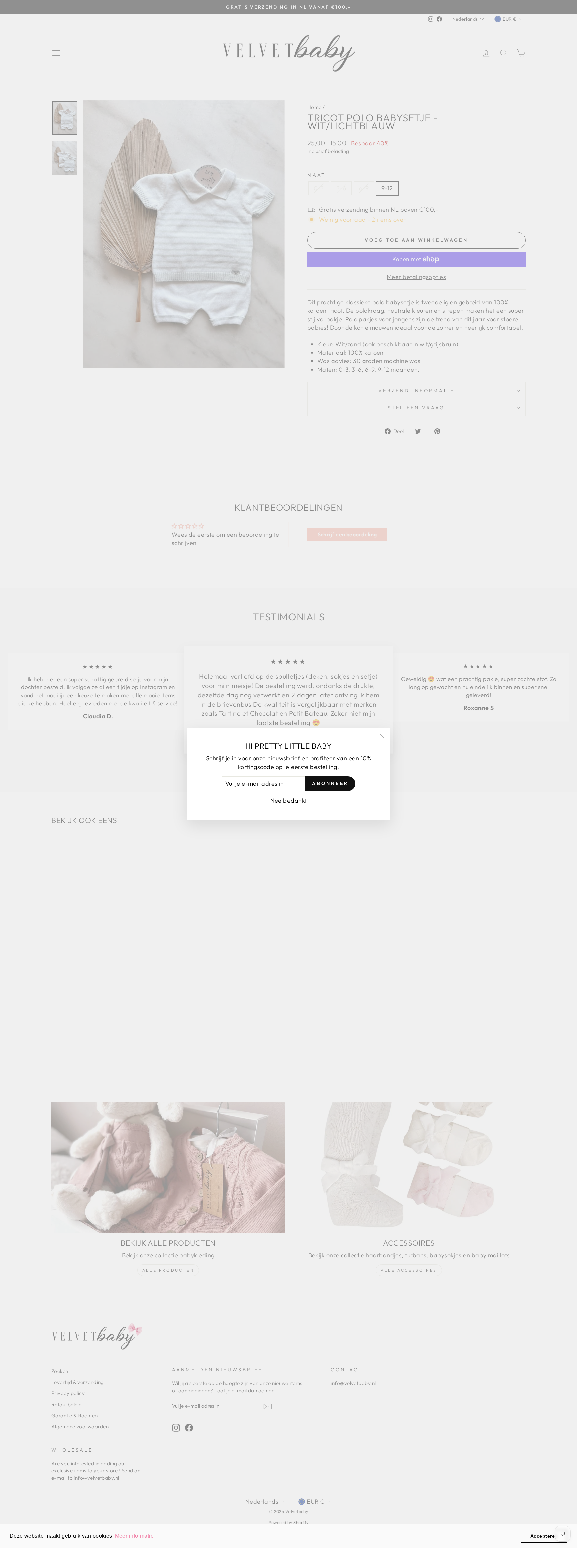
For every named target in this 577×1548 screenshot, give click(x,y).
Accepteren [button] (544, 1536)
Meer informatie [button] (134, 1536)
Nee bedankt (288, 800)
